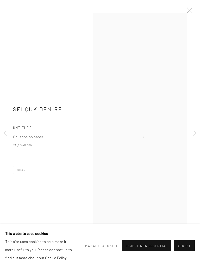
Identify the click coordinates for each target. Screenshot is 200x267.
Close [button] (188, 12)
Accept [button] (184, 245)
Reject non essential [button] (146, 245)
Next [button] (195, 133)
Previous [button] (5, 133)
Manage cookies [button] (102, 246)
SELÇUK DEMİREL (39, 109)
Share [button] (22, 170)
